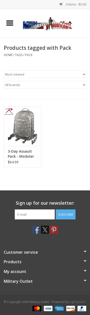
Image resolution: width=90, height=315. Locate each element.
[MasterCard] (36, 308)
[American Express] (58, 308)
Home (8, 55)
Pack (28, 55)
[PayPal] (81, 308)
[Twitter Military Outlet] (45, 230)
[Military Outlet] (55, 23)
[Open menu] (10, 23)
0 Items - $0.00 (75, 4)
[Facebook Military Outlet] (36, 230)
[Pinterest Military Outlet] (54, 230)
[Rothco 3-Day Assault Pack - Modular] (22, 126)
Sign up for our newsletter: (45, 203)
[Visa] (47, 308)
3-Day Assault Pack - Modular (21, 154)
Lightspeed (77, 302)
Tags (18, 55)
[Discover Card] (70, 308)
